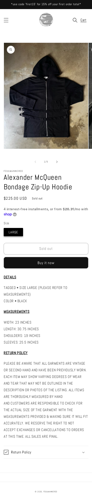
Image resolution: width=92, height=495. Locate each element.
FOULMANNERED (50, 491)
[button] (6, 20)
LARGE (13, 232)
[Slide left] (35, 161)
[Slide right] (57, 161)
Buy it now (46, 262)
